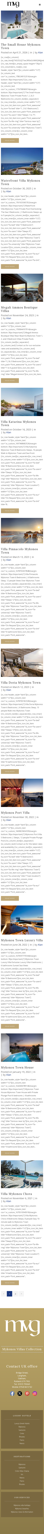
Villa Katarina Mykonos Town (18, 423)
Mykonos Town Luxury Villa (22, 940)
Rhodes (22, 1484)
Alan (40, 52)
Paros (22, 1481)
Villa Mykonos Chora (16, 1194)
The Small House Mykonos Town (21, 46)
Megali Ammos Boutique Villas (19, 309)
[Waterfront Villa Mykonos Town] (22, 161)
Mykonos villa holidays (22, 1505)
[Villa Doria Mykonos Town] (22, 663)
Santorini (22, 1468)
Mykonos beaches (22, 1508)
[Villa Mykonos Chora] (22, 1174)
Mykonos (22, 1464)
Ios (22, 1474)
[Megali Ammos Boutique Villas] (22, 288)
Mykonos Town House (17, 1067)
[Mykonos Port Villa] (22, 793)
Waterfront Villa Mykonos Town (20, 182)
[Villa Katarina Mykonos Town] (22, 402)
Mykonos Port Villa (15, 813)
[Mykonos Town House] (22, 1047)
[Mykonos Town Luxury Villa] (22, 920)
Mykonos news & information (22, 1512)
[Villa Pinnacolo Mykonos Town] (22, 530)
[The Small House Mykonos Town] (22, 25)
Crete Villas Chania (22, 1471)
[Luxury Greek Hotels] (13, 4)
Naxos (22, 1477)
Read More (10, 140)
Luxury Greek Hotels (22, 1423)
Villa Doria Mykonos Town (21, 682)
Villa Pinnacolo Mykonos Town (19, 550)
